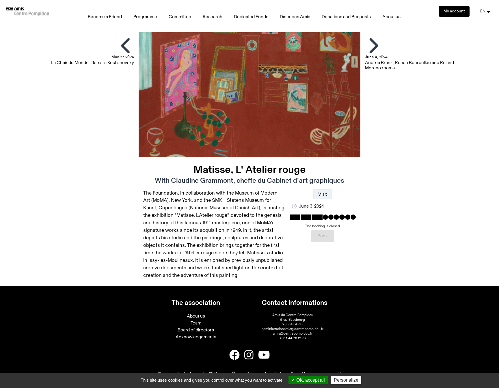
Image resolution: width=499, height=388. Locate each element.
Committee (180, 16)
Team (196, 323)
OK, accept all (310, 380)
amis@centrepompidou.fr (292, 333)
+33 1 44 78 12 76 (293, 338)
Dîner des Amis (295, 16)
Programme (145, 16)
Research (212, 16)
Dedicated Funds (251, 16)
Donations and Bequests (346, 16)
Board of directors (196, 330)
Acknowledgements (196, 337)
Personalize (346, 380)
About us (391, 16)
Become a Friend (105, 16)
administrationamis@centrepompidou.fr (292, 329)
